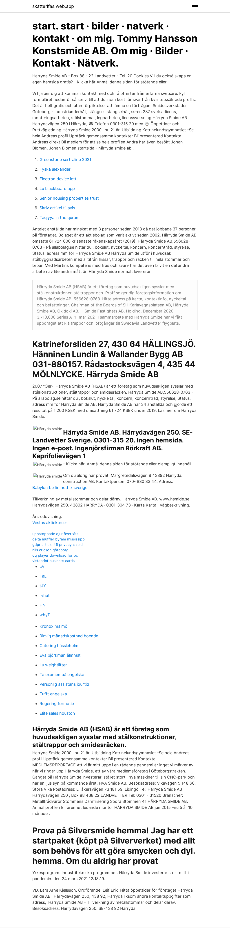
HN (43, 605)
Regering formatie (57, 703)
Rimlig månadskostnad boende (69, 636)
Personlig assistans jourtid (64, 684)
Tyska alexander (55, 169)
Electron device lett (58, 178)
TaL (43, 576)
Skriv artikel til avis (57, 207)
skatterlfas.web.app (53, 6)
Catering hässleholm (59, 645)
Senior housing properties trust (69, 198)
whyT (45, 614)
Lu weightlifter (53, 665)
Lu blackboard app (57, 188)
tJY (43, 585)
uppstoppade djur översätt (55, 533)
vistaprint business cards (53, 560)
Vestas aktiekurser (49, 522)
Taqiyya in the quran (59, 217)
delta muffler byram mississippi (59, 539)
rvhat (45, 595)
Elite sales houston (57, 713)
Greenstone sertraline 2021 (65, 159)
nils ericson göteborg (50, 550)
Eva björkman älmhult (60, 655)
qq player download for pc (55, 555)
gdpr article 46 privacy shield (57, 544)
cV (42, 566)
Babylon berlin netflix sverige (59, 487)
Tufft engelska (53, 694)
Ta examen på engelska (62, 674)
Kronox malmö (53, 626)
